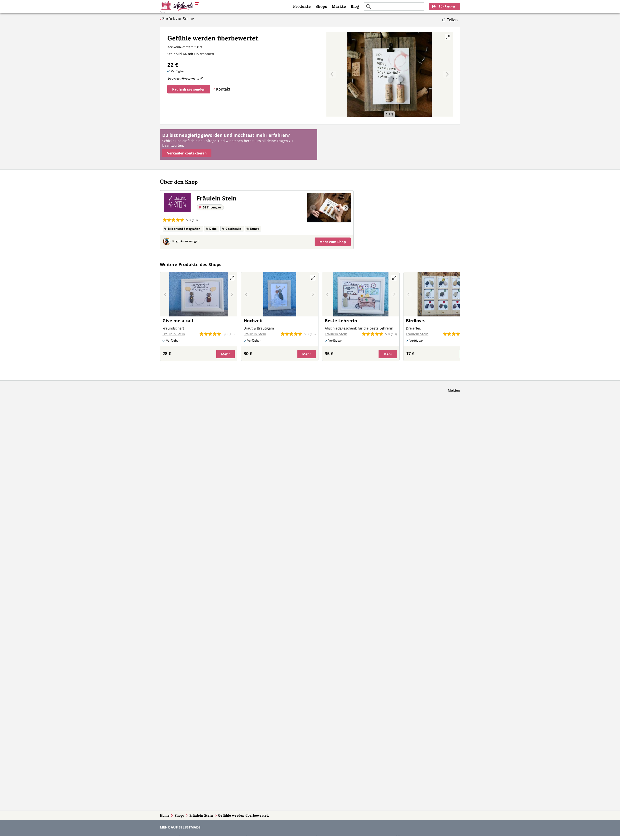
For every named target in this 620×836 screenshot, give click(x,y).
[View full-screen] (447, 37)
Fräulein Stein (201, 815)
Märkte (339, 6)
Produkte (302, 6)
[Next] (345, 208)
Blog (355, 6)
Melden (454, 390)
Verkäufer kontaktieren (187, 153)
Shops (321, 6)
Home (165, 815)
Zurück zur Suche (178, 18)
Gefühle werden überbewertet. (243, 815)
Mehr (332, 241)
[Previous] (313, 208)
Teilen (452, 20)
